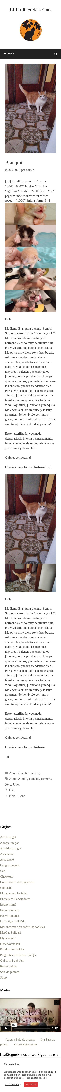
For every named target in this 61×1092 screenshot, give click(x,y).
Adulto (22, 779)
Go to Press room (25, 1044)
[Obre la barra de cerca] (55, 54)
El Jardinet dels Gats (31, 9)
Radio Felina (8, 966)
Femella (34, 779)
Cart (2, 870)
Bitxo (12, 790)
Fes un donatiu (9, 910)
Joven (16, 784)
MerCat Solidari (10, 932)
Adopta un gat (9, 843)
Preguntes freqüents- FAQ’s (18, 955)
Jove (8, 784)
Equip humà (8, 904)
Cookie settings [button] (13, 1084)
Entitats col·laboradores (15, 899)
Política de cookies (12, 949)
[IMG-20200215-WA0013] (30, 578)
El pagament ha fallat (13, 893)
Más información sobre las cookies (22, 927)
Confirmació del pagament (17, 882)
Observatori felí (10, 944)
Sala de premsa (9, 972)
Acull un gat (8, 837)
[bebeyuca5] (30, 301)
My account (7, 938)
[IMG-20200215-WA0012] (30, 519)
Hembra (46, 779)
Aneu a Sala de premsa (20, 1039)
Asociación (7, 854)
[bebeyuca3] (30, 257)
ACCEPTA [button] (31, 1084)
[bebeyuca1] (30, 214)
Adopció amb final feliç (24, 773)
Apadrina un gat (10, 848)
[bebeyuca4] (30, 279)
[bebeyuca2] (30, 236)
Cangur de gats (9, 865)
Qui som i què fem (12, 960)
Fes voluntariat (9, 915)
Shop (3, 977)
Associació (7, 859)
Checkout (6, 876)
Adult (13, 779)
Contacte (5, 887)
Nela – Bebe (17, 796)
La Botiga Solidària (12, 921)
